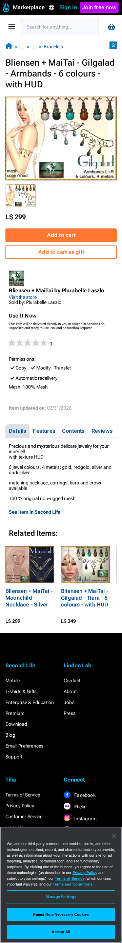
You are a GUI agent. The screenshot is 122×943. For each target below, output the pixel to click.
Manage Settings (61, 897)
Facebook (84, 795)
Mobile (12, 680)
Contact (72, 680)
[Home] (8, 46)
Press (70, 713)
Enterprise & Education (29, 702)
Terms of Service (22, 795)
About (70, 691)
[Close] (113, 836)
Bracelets (53, 46)
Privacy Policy (19, 805)
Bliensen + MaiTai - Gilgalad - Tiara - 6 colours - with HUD (84, 598)
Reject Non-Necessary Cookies (61, 914)
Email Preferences (24, 746)
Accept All (61, 932)
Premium (14, 713)
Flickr (79, 806)
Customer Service (23, 816)
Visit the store (23, 297)
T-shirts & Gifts (21, 691)
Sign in (68, 7)
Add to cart (61, 235)
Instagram (85, 818)
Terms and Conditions (73, 884)
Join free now (99, 7)
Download (16, 724)
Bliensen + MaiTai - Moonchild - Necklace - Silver (29, 598)
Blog (10, 735)
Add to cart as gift (61, 252)
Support (13, 756)
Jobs (69, 702)
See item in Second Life (34, 512)
